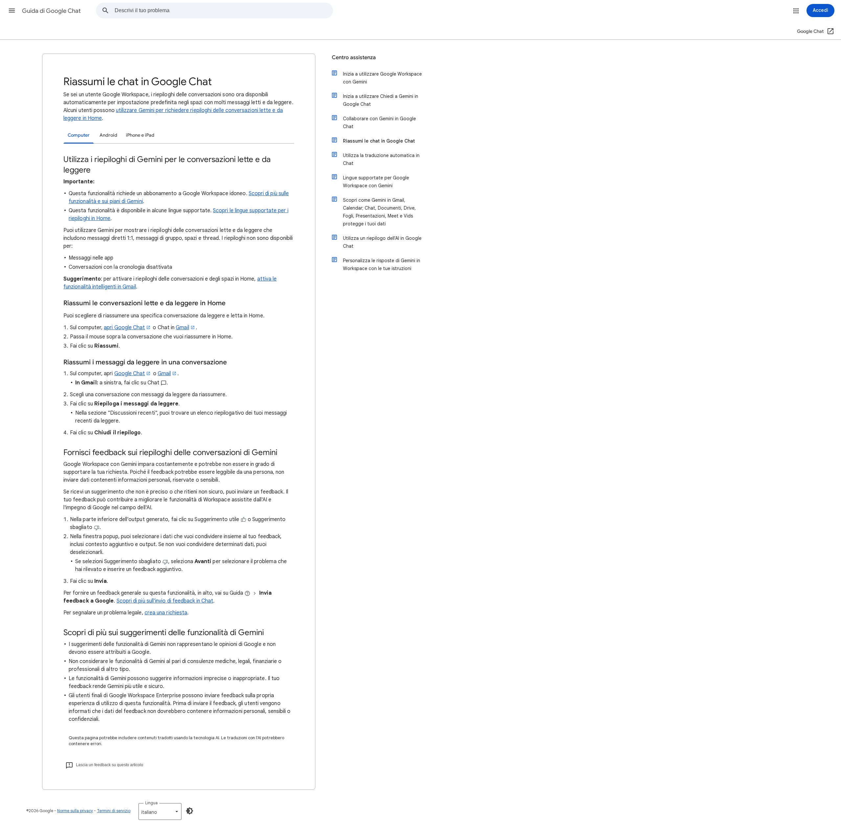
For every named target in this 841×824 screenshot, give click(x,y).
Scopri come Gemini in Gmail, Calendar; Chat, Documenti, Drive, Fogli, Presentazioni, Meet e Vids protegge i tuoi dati (379, 212)
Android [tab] (108, 135)
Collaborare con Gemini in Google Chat (379, 122)
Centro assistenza (354, 57)
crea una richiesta (166, 612)
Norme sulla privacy (75, 810)
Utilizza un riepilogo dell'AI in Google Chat (382, 242)
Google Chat (129, 373)
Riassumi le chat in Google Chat (379, 141)
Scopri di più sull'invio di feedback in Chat (165, 601)
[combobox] (224, 10)
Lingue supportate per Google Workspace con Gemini (376, 182)
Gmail (182, 327)
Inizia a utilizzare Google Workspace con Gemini (382, 78)
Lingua (151, 802)
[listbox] (160, 811)
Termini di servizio (113, 810)
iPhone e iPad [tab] (140, 135)
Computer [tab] (79, 135)
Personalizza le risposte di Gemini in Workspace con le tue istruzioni (381, 264)
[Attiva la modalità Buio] (189, 811)
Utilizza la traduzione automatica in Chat (381, 159)
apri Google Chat (124, 327)
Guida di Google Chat (51, 10)
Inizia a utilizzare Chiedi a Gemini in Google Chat (380, 100)
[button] (12, 10)
